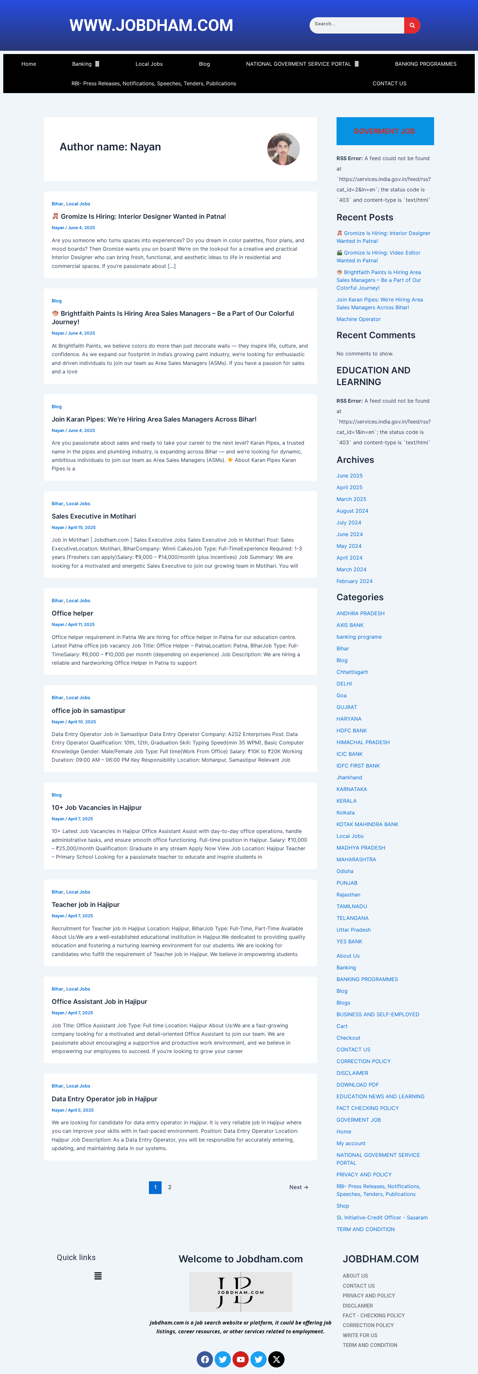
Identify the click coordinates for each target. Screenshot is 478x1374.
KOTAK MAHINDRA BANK (367, 824)
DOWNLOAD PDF (358, 1084)
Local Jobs (149, 64)
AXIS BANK (350, 625)
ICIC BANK (350, 754)
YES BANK (349, 941)
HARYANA (349, 718)
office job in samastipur (89, 711)
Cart (342, 1026)
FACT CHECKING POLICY (368, 1108)
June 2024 (350, 534)
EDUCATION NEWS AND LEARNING (381, 1096)
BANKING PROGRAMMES (426, 64)
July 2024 (349, 522)
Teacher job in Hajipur (86, 905)
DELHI (344, 683)
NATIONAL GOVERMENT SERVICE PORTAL (298, 64)
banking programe (359, 636)
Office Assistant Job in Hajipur (99, 1002)
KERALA (347, 801)
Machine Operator (359, 319)
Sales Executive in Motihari (94, 516)
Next (299, 1187)
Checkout (348, 1037)
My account (351, 1143)
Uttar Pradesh (354, 929)
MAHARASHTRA (356, 859)
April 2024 (350, 557)
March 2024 (351, 569)
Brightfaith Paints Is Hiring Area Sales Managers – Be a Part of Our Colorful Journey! (379, 280)
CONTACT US (389, 83)
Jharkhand (349, 777)
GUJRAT (347, 707)
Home (28, 64)
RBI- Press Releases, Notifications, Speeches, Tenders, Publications (154, 83)
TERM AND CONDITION (366, 1229)
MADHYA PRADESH (361, 847)
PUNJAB (347, 883)
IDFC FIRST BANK (358, 765)
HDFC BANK (352, 730)
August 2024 (352, 510)
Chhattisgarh (352, 672)
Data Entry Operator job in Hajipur (104, 1099)
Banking (82, 64)
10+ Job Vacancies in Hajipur (97, 808)
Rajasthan (348, 894)
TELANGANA (353, 918)
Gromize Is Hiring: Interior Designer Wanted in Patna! (142, 216)
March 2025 (351, 499)
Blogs (343, 1002)
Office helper (72, 613)
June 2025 (350, 475)
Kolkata (346, 812)
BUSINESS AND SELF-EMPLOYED (378, 1014)
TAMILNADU (352, 906)
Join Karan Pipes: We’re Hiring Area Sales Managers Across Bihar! (154, 419)
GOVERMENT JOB (359, 1120)
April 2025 (350, 487)
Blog (204, 64)
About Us (348, 955)
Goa (342, 695)
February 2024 (355, 581)
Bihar (57, 203)
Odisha (345, 871)
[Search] (412, 25)
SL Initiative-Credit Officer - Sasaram (382, 1217)
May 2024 (349, 546)
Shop (343, 1205)
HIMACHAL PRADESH (363, 742)
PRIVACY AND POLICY (364, 1174)
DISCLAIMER (352, 1073)
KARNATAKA (352, 789)
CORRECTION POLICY (364, 1061)
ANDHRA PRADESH (361, 613)
